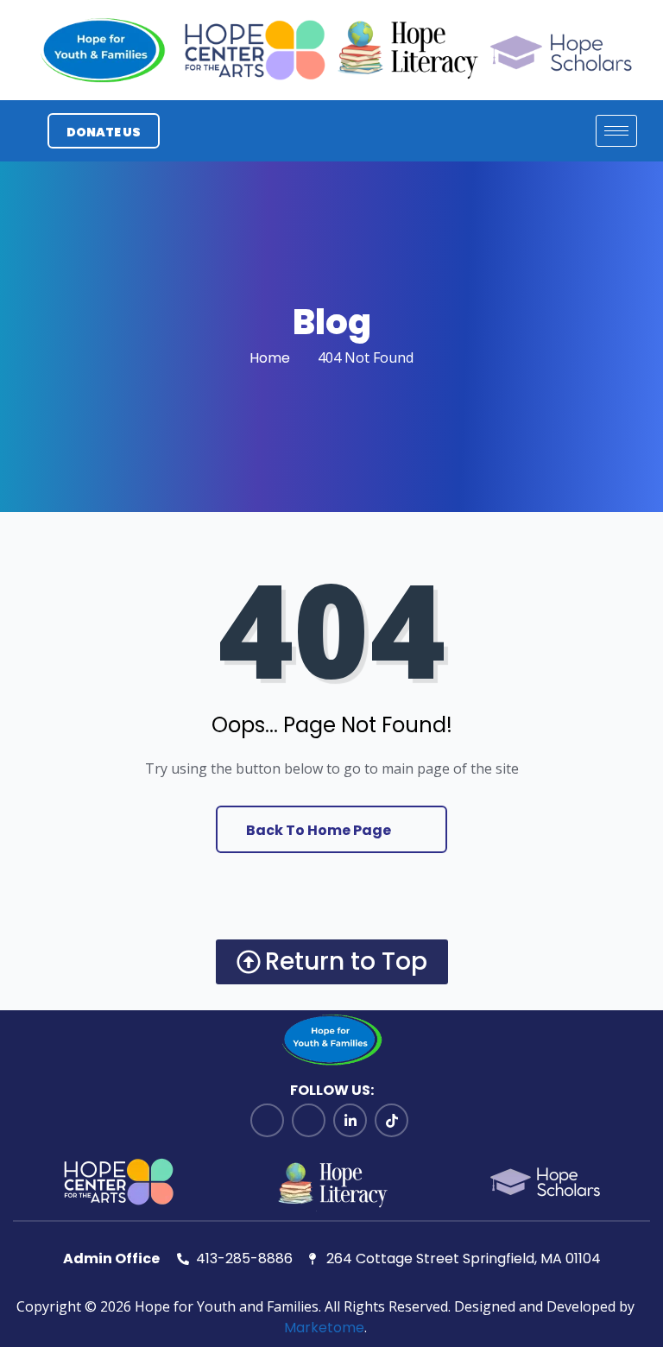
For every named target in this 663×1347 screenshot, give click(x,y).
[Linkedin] (350, 1120)
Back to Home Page (320, 830)
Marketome (324, 1328)
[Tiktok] (391, 1120)
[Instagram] (308, 1120)
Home (269, 358)
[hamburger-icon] (616, 131)
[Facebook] (267, 1120)
